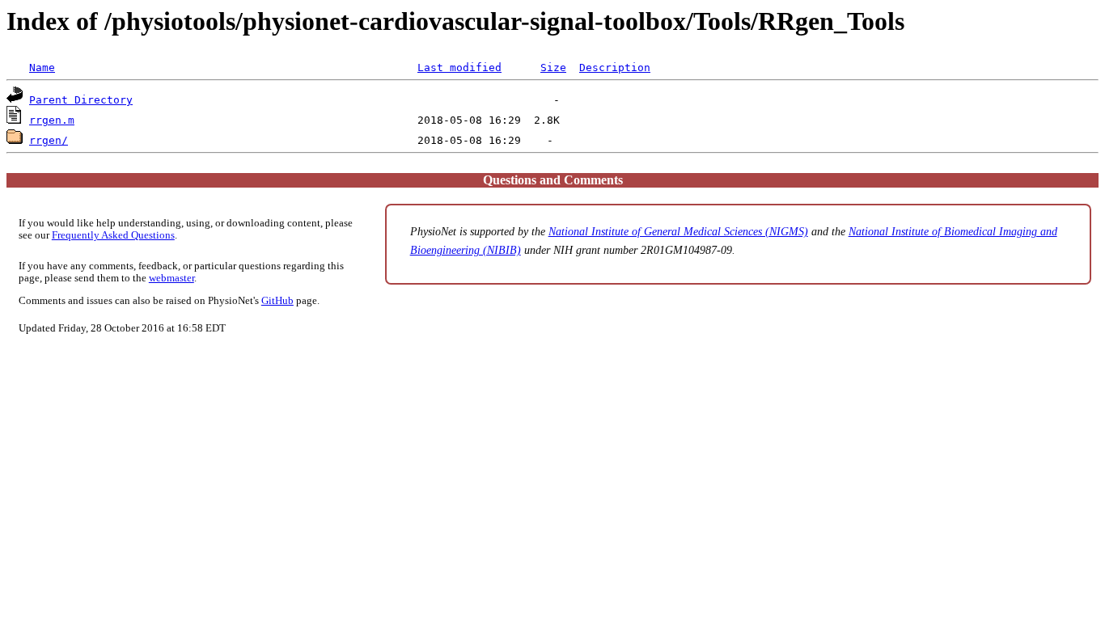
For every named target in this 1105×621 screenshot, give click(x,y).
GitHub (277, 300)
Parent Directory (81, 100)
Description (614, 67)
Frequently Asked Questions (113, 235)
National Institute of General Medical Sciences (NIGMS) (678, 231)
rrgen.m (51, 120)
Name (42, 67)
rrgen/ (48, 140)
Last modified (459, 67)
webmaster (171, 278)
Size (553, 67)
